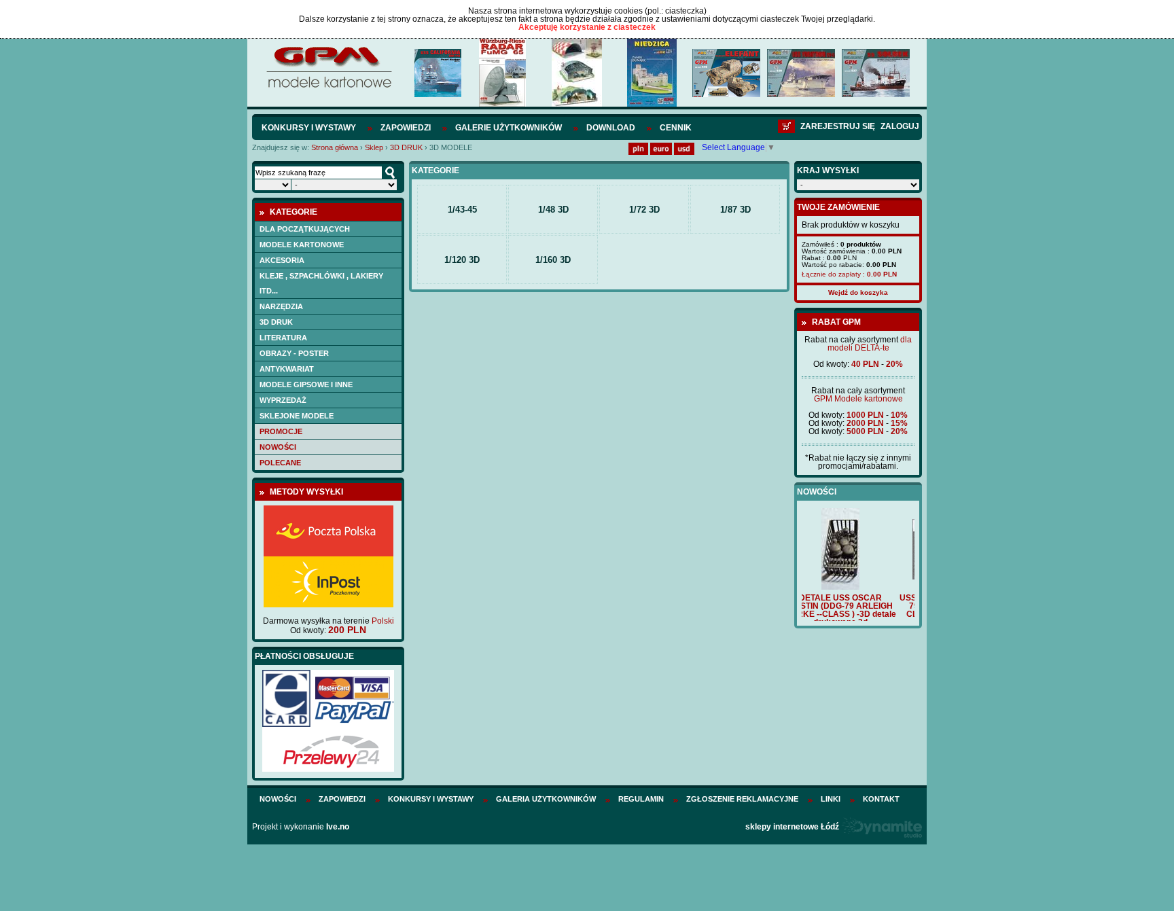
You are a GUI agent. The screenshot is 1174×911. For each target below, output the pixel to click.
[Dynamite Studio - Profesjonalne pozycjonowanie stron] (881, 827)
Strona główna (334, 147)
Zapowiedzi (405, 127)
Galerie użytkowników (508, 127)
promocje (281, 431)
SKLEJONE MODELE (297, 416)
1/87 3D (735, 209)
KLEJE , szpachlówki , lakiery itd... (321, 283)
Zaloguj (899, 126)
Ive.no (337, 827)
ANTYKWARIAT (287, 369)
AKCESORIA (282, 260)
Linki (830, 799)
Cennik (676, 127)
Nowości (278, 447)
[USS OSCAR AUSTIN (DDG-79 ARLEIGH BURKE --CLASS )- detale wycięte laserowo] (858, 577)
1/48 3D (553, 209)
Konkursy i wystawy (309, 127)
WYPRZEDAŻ (283, 400)
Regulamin (641, 799)
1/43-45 (462, 209)
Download (610, 127)
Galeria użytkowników (546, 799)
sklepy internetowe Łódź (792, 827)
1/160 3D (553, 260)
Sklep (374, 147)
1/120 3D (462, 260)
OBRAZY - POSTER (294, 353)
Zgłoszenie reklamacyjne (742, 799)
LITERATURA (283, 338)
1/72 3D (644, 209)
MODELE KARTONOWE (302, 244)
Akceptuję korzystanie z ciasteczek (587, 27)
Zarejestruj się (837, 126)
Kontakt (881, 799)
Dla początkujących (305, 229)
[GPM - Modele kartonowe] (328, 87)
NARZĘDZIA (281, 306)
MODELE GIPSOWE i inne (306, 384)
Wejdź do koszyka (858, 292)
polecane (280, 463)
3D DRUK (407, 147)
